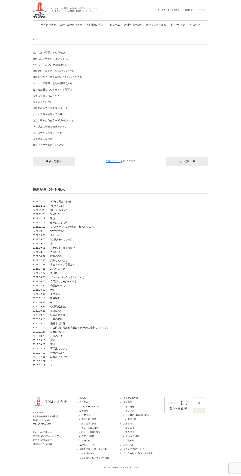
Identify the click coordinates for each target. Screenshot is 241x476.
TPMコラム (113, 24)
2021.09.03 (52, 239)
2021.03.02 (45, 289)
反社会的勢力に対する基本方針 (138, 453)
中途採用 (129, 432)
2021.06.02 (55, 281)
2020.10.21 (42, 302)
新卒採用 (129, 428)
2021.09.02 (44, 243)
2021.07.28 (51, 268)
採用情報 (175, 10)
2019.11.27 (49, 331)
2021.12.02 (49, 205)
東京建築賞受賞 (130, 398)
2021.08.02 (48, 256)
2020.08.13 (49, 323)
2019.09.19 (44, 340)
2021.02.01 (46, 294)
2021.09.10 (48, 231)
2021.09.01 (55, 247)
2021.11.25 (46, 214)
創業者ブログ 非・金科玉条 (93, 449)
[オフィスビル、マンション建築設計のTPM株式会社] (40, 10)
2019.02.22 (43, 361)
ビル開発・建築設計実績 (137, 415)
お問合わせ (203, 10)
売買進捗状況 (88, 436)
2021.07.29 (54, 264)
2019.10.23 (48, 336)
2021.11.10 (64, 226)
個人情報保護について (133, 449)
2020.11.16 (46, 298)
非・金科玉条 (178, 24)
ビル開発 (129, 406)
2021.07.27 (45, 273)
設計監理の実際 (133, 24)
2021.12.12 (52, 201)
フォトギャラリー (87, 453)
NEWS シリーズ (87, 445)
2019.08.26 (44, 344)
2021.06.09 (60, 277)
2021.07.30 (50, 260)
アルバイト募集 (132, 436)
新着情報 (83, 411)
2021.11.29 (50, 210)
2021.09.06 (46, 235)
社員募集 (189, 10)
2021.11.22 (44, 218)
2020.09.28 (49, 310)
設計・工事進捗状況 (71, 24)
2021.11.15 (50, 222)
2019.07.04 (50, 357)
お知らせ (195, 24)
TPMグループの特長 (89, 406)
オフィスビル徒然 (156, 24)
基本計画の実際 (94, 24)
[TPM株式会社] (55, 404)
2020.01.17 (71, 327)
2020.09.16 (48, 319)
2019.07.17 (49, 352)
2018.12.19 (43, 365)
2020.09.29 (50, 306)
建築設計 (129, 411)
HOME (82, 398)
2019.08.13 (50, 348)
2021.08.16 (46, 252)
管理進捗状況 (48, 24)
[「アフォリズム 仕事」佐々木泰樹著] (186, 404)
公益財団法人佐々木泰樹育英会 (94, 457)
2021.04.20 (49, 285)
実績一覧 (132, 419)
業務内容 (127, 402)
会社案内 (161, 10)
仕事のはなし (113, 161)
